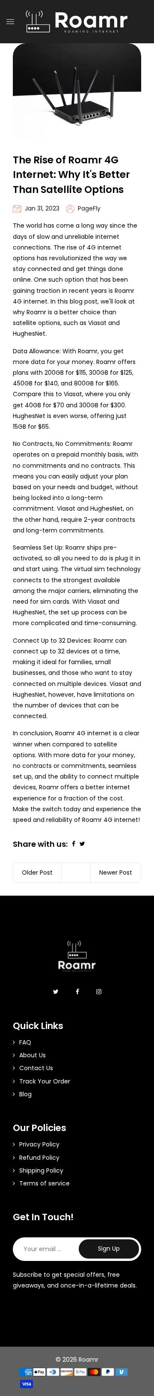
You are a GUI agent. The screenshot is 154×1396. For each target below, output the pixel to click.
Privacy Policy (39, 1144)
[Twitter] (56, 992)
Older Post (37, 872)
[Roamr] (77, 21)
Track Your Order (44, 1081)
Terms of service (44, 1183)
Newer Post (115, 872)
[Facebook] (77, 992)
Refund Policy (39, 1157)
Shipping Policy (41, 1170)
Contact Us (36, 1068)
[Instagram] (98, 992)
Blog (25, 1094)
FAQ (25, 1042)
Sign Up (109, 1249)
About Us (32, 1055)
